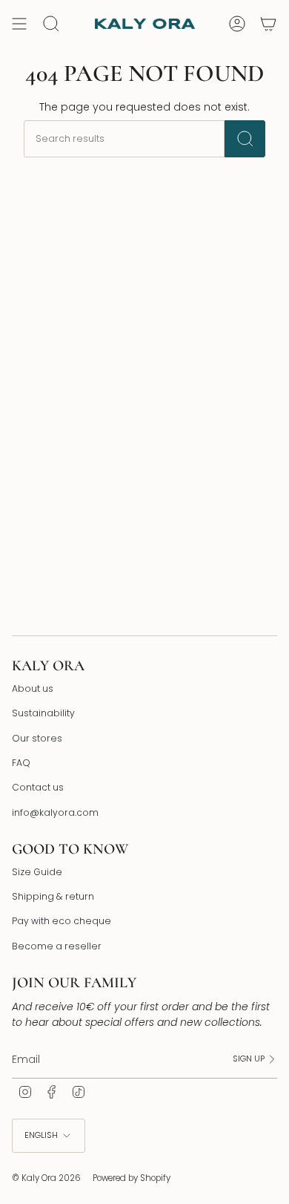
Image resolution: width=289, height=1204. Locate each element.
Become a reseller (57, 946)
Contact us (38, 787)
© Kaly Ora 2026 (46, 1178)
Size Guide (37, 872)
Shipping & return (53, 896)
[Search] (245, 138)
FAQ (21, 762)
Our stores (37, 738)
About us (32, 688)
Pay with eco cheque (61, 921)
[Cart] (268, 24)
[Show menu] (19, 24)
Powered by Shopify (131, 1178)
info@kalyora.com (55, 812)
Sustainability (43, 713)
